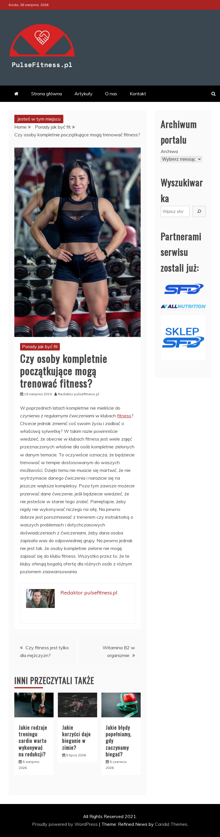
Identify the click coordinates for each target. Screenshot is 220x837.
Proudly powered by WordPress (65, 824)
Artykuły (83, 93)
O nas (111, 93)
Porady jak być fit (40, 346)
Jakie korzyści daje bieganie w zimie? (76, 737)
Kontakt (138, 93)
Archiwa (169, 151)
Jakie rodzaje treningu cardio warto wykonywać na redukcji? (33, 741)
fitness (124, 415)
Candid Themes (171, 824)
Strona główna (46, 93)
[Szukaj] (199, 211)
